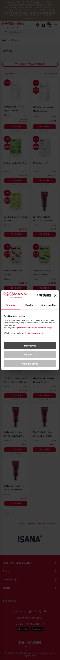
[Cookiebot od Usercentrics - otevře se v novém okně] (38, 295)
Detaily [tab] (29, 305)
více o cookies (35, 333)
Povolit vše (30, 345)
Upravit (28, 354)
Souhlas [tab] (10, 305)
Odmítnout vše (30, 363)
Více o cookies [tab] (48, 305)
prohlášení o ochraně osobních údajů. (34, 327)
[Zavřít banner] (55, 295)
